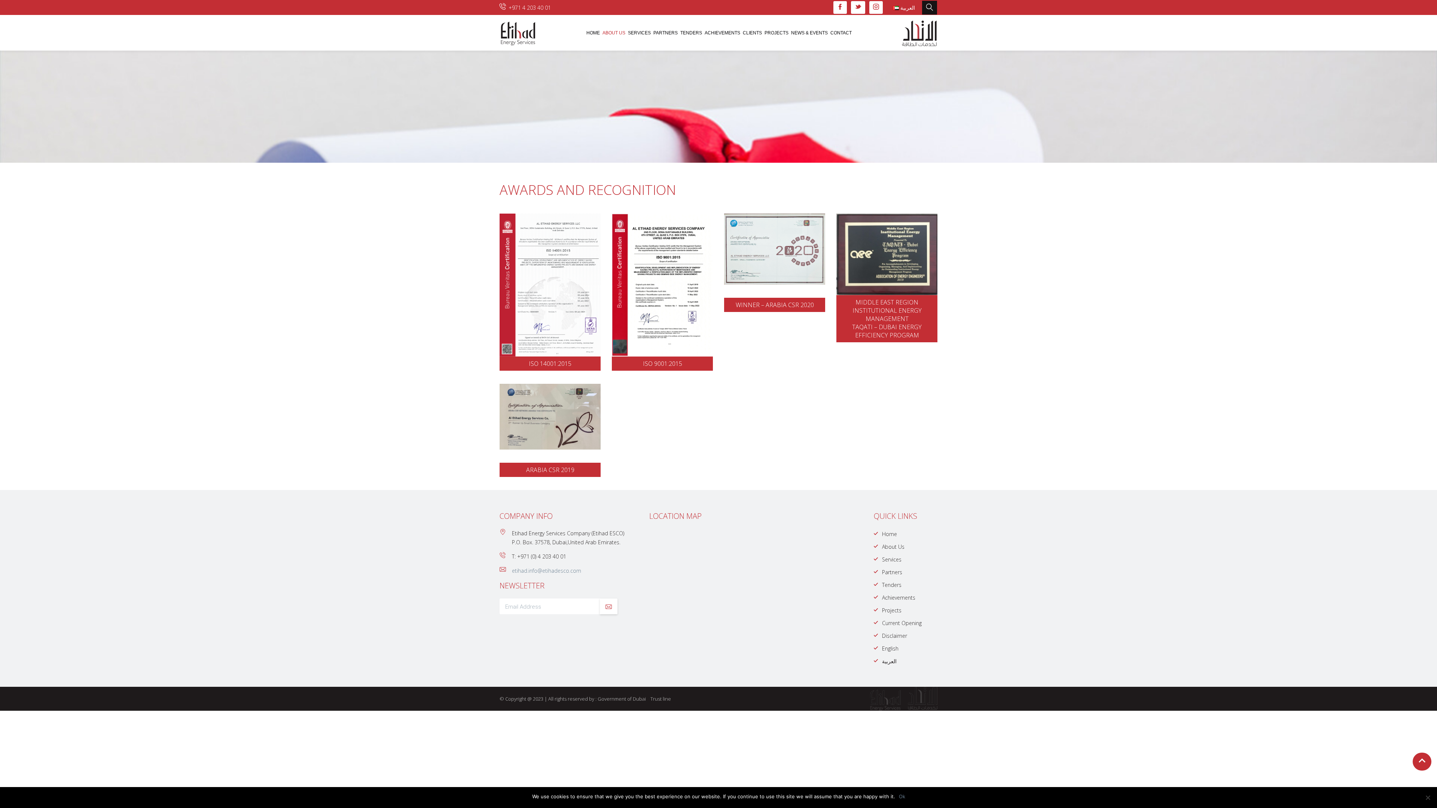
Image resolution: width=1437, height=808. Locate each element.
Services (639, 33)
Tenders (691, 33)
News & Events (809, 33)
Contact (841, 33)
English (890, 648)
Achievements (722, 33)
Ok (902, 796)
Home (593, 33)
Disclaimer (894, 635)
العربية (889, 661)
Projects (776, 33)
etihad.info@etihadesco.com (546, 570)
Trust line (660, 698)
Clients (752, 33)
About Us (613, 33)
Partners (665, 33)
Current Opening (902, 623)
